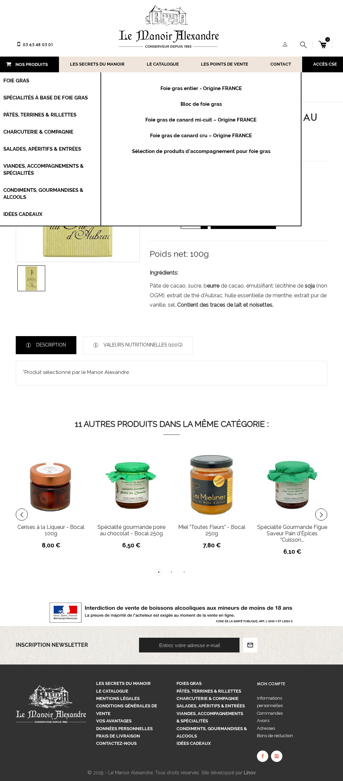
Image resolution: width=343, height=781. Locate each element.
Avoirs (263, 720)
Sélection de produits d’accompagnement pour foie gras (201, 151)
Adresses (266, 728)
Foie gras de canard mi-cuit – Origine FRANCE (201, 120)
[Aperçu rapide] (67, 481)
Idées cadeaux (194, 743)
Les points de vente (224, 64)
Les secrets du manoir (97, 64)
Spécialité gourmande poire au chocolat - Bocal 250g (131, 530)
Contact (280, 64)
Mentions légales (118, 698)
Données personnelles (124, 728)
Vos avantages (114, 720)
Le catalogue (163, 64)
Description (50, 344)
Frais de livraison (118, 735)
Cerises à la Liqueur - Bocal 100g (50, 530)
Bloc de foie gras (201, 104)
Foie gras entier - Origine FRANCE (201, 88)
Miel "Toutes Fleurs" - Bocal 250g (211, 530)
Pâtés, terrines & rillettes (209, 691)
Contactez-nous (116, 743)
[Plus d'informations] (80, 481)
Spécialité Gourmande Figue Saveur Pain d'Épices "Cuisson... (292, 533)
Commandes (270, 713)
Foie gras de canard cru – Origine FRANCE (201, 136)
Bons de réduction (275, 735)
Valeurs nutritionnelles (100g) (142, 344)
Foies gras (189, 683)
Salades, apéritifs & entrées (211, 705)
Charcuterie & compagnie (207, 698)
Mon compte (271, 684)
